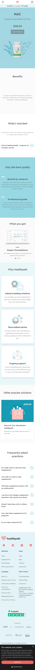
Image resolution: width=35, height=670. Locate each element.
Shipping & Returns (7, 596)
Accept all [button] (17, 662)
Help (20, 556)
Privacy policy (6, 593)
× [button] (33, 646)
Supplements (5, 559)
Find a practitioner (7, 566)
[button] (17, 667)
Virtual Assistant (24, 576)
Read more (4, 659)
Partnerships (5, 563)
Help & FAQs (23, 580)
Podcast (21, 563)
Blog (20, 559)
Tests (3, 556)
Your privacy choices (8, 600)
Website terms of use (8, 580)
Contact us (22, 583)
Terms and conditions (8, 583)
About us (4, 576)
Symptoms (22, 566)
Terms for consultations (5, 588)
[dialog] (17, 657)
